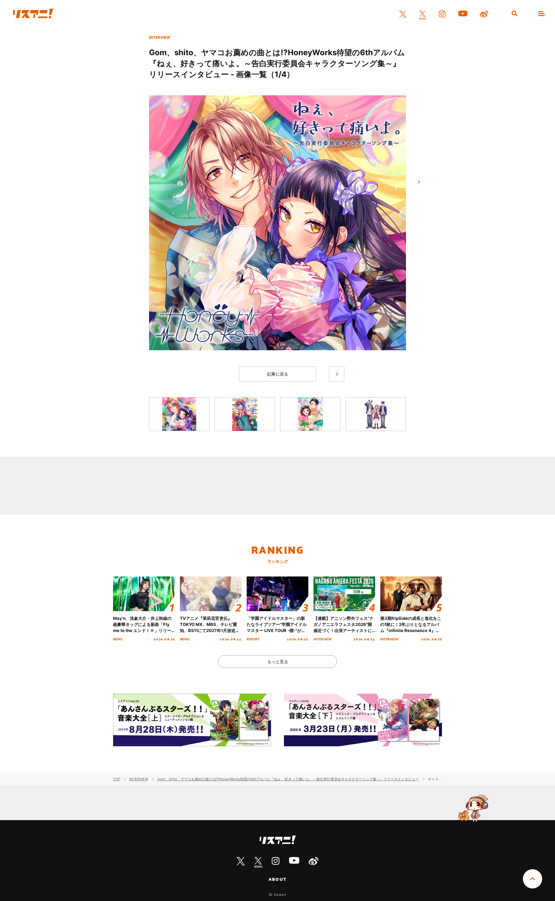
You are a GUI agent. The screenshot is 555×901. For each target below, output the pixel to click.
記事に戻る (277, 374)
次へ (418, 182)
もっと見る (277, 661)
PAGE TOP (532, 878)
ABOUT (277, 879)
